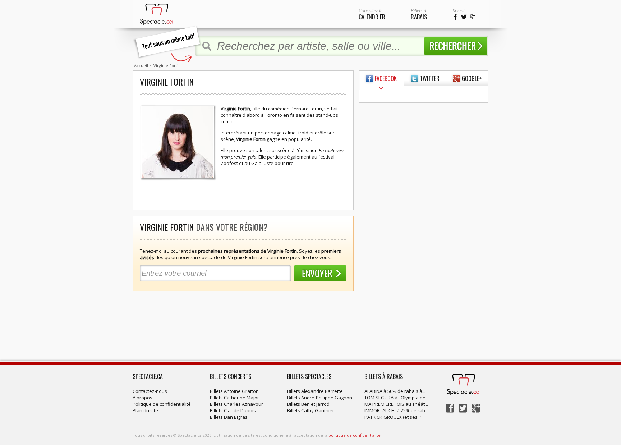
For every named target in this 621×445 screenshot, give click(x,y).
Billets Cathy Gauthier (310, 410)
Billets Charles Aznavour (236, 404)
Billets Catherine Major (234, 397)
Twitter (430, 78)
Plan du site (145, 410)
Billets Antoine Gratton (234, 391)
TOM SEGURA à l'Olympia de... (396, 397)
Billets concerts (230, 376)
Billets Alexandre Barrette (315, 391)
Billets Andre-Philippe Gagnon (319, 397)
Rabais (419, 14)
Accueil (141, 65)
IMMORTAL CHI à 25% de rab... (396, 410)
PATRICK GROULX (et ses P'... (395, 417)
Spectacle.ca (148, 376)
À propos (142, 397)
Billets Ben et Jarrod (308, 404)
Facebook (386, 78)
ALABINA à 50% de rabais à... (395, 391)
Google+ (472, 78)
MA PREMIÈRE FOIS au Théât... (396, 404)
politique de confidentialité (354, 435)
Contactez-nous (150, 391)
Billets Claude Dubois (233, 410)
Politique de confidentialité (162, 404)
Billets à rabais (383, 376)
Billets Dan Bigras (229, 417)
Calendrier (372, 14)
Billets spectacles (309, 376)
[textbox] (317, 46)
